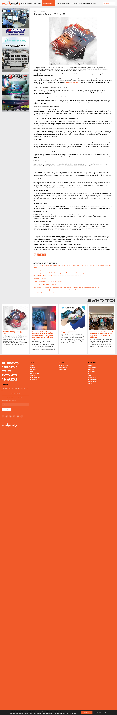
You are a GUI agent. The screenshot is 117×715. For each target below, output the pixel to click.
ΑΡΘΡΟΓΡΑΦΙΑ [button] (37, 3)
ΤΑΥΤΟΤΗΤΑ (74, 3)
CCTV (89, 373)
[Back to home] (11, 3)
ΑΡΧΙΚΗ (23, 3)
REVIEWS (90, 366)
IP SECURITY (91, 369)
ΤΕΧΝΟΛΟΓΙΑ (91, 387)
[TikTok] (10, 416)
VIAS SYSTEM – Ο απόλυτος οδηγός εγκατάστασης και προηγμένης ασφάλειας (57, 276)
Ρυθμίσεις (98, 712)
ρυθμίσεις (74, 713)
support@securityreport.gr (14, 397)
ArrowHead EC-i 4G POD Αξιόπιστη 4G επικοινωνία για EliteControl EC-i (56, 290)
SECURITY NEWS (63, 368)
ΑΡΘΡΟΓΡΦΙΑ (33, 369)
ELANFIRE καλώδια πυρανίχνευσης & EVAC (46, 284)
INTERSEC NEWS (63, 369)
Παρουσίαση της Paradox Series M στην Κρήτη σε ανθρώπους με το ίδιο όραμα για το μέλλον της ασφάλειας (67, 273)
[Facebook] (3, 416)
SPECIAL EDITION (65, 3)
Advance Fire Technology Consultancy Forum (48, 281)
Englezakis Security (40, 279)
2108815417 (14, 394)
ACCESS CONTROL (92, 368)
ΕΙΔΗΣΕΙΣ (32, 368)
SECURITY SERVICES (92, 377)
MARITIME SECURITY (93, 379)
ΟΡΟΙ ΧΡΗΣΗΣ (33, 379)
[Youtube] (18, 416)
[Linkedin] (6, 416)
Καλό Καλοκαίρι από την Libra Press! (45, 293)
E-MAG (57, 3)
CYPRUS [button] (93, 3)
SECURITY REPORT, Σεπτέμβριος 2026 (13, 333)
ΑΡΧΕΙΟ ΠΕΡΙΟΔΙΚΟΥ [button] (48, 3)
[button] (114, 359)
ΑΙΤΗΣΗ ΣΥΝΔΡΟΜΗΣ (84, 3)
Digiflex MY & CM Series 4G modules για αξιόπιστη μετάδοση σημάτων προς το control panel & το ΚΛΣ (66, 287)
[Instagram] (14, 416)
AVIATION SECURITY (92, 381)
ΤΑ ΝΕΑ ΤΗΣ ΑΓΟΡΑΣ (63, 366)
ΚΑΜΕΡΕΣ (90, 375)
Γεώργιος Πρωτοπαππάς (41, 270)
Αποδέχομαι (87, 712)
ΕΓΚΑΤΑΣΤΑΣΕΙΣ (91, 371)
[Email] (21, 416)
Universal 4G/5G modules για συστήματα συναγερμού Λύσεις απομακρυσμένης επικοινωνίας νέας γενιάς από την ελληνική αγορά (72, 266)
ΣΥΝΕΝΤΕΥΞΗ (91, 385)
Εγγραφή (6, 409)
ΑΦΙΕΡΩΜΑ (90, 383)
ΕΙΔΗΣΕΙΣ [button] (29, 3)
